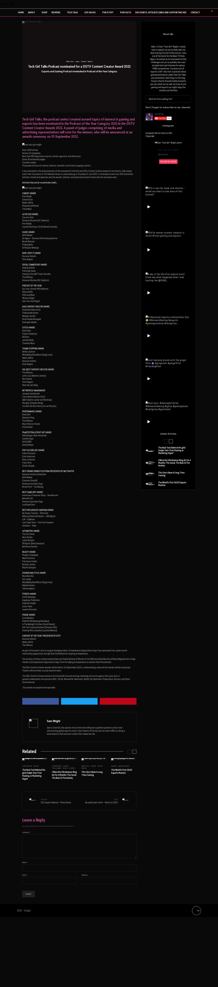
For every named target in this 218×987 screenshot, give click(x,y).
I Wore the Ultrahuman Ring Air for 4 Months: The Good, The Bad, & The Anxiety (64, 775)
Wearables (72, 768)
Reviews (55, 12)
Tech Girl (7, 4)
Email (25, 875)
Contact (195, 12)
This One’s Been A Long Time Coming (92, 773)
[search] (188, 99)
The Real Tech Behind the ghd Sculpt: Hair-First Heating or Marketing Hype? (33, 774)
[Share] (40, 701)
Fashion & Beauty (27, 766)
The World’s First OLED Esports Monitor (121, 771)
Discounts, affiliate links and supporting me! (160, 12)
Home (21, 12)
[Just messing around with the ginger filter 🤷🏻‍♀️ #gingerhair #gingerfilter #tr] (168, 363)
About (31, 12)
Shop (44, 12)
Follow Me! (150, 136)
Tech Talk (72, 12)
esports (77, 61)
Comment (26, 832)
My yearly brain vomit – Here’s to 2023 (101, 801)
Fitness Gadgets (56, 768)
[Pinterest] (209, 4)
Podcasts (125, 12)
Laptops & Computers (123, 766)
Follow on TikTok (168, 161)
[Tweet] (79, 701)
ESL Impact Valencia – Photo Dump (56, 801)
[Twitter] (196, 4)
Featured (83, 61)
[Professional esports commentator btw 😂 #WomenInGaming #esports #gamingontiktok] (168, 320)
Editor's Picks (70, 61)
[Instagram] (202, 4)
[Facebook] (190, 4)
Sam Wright (53, 721)
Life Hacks (90, 12)
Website (84, 875)
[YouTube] (215, 4)
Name (25, 862)
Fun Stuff (107, 12)
